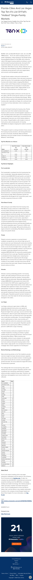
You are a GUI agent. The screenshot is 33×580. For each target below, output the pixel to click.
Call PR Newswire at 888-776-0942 (17, 568)
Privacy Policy (13, 573)
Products (16, 560)
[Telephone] (27, 2)
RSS (17, 575)
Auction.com (17, 478)
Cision (19, 577)
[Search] (31, 2)
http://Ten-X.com (5, 514)
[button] (16, 31)
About (16, 562)
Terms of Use (5, 573)
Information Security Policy (24, 573)
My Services (16, 564)
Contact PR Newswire (16, 559)
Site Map (12, 575)
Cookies (21, 575)
